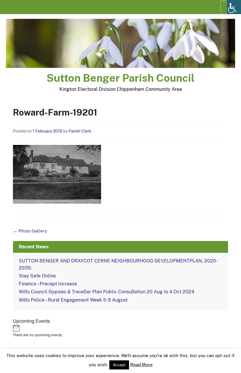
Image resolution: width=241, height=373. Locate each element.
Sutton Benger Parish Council (120, 78)
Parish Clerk (79, 131)
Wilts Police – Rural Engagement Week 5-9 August (73, 300)
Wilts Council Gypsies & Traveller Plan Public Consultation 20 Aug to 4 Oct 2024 (106, 292)
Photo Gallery (30, 230)
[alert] (120, 331)
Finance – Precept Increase (48, 284)
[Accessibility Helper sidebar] (234, 7)
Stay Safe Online (37, 276)
